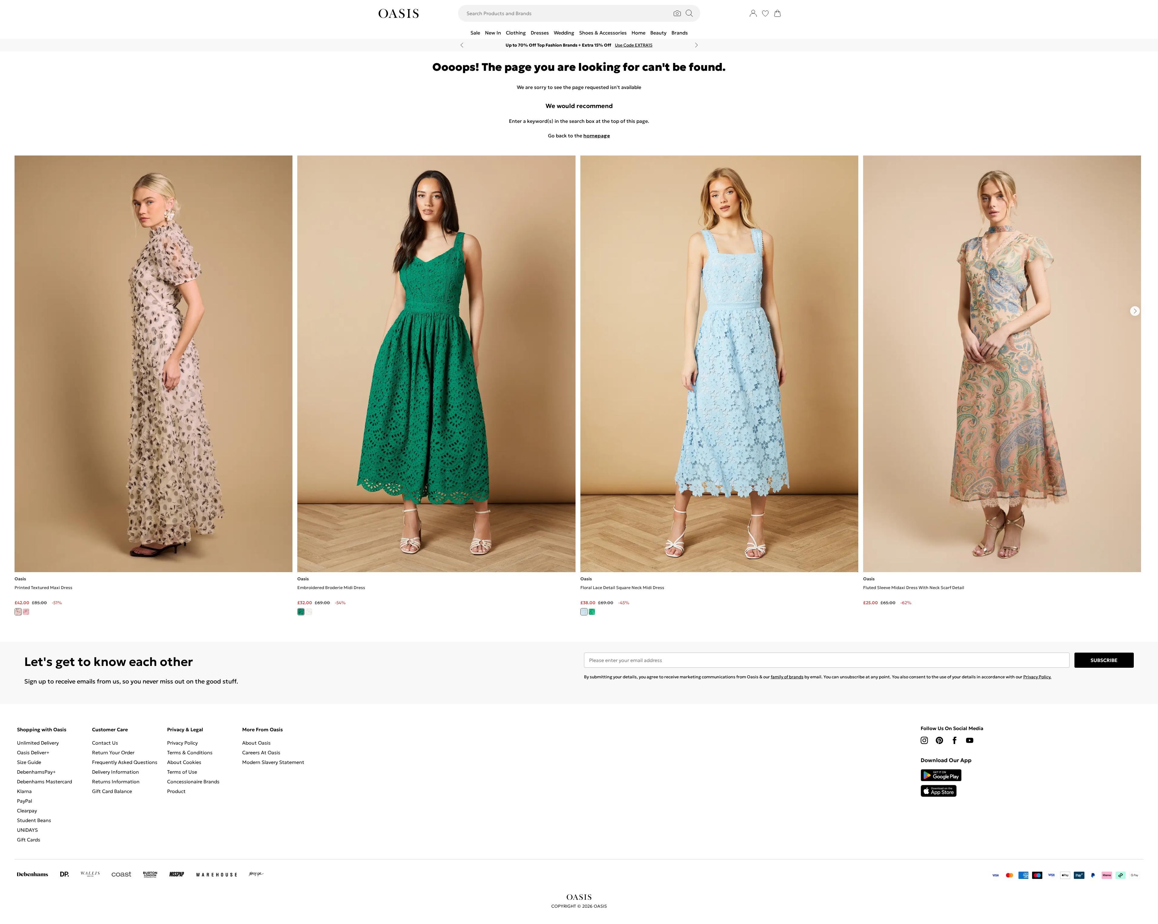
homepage (596, 136)
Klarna (24, 791)
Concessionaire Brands (193, 781)
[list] (579, 389)
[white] (308, 611)
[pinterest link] (939, 740)
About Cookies (184, 762)
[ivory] (18, 611)
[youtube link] (969, 740)
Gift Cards (28, 840)
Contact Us (105, 743)
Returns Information (116, 781)
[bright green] (301, 611)
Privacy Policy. (1037, 677)
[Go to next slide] (1135, 311)
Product (176, 791)
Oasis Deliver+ (33, 752)
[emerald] (592, 611)
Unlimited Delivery (38, 743)
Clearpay (27, 811)
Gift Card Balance (112, 791)
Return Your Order (113, 752)
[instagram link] (924, 740)
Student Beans (34, 820)
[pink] (26, 611)
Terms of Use (182, 772)
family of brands (787, 677)
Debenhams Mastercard (44, 781)
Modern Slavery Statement (273, 762)
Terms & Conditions (190, 752)
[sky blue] (584, 611)
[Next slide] (696, 45)
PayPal (24, 801)
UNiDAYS (27, 830)
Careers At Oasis (261, 752)
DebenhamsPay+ (36, 772)
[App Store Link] (941, 783)
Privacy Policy (182, 743)
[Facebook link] (954, 740)
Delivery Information (115, 772)
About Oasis (256, 743)
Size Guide (29, 762)
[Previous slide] (462, 45)
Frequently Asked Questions (124, 762)
